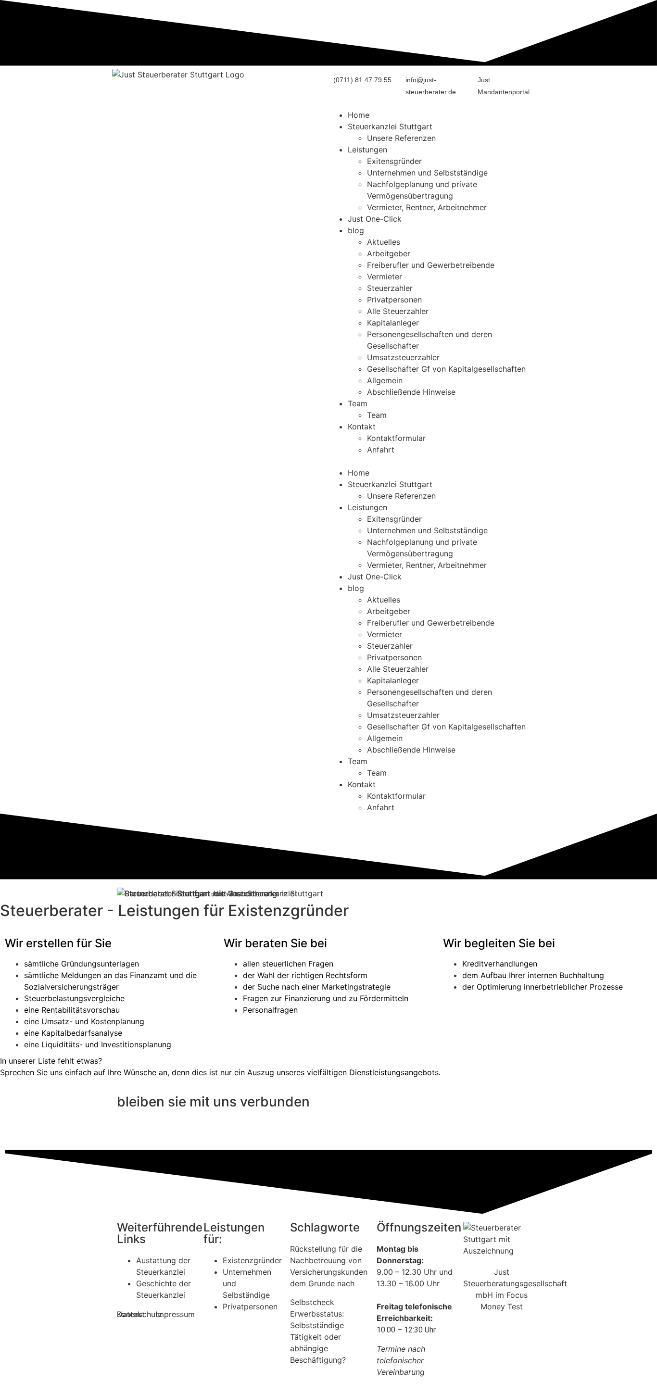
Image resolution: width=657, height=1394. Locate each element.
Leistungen (367, 149)
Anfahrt (380, 449)
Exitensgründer (394, 161)
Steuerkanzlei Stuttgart (390, 126)
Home (358, 115)
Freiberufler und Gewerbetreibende (430, 265)
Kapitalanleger (393, 322)
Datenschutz (140, 1314)
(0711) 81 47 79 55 (362, 80)
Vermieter (384, 276)
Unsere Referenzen (401, 138)
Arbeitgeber (388, 253)
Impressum (175, 1314)
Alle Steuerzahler (398, 311)
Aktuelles (383, 242)
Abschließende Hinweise (411, 392)
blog (356, 230)
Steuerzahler (390, 288)
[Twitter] (129, 1130)
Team (357, 403)
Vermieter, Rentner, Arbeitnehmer (427, 207)
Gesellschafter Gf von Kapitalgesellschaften (446, 369)
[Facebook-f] (155, 1130)
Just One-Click (375, 219)
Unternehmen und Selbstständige (427, 172)
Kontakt (362, 426)
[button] (436, 461)
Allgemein (385, 380)
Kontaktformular (396, 438)
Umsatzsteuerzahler (403, 357)
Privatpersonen (394, 299)
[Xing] (182, 1130)
